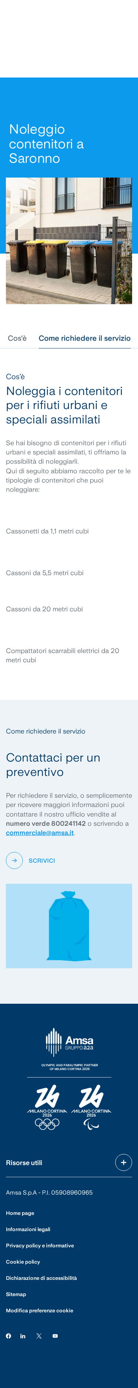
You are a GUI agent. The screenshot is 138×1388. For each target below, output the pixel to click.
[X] (39, 1336)
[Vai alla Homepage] (69, 1079)
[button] (17, 338)
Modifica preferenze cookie (39, 1310)
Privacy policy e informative (40, 1245)
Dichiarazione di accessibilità (41, 1278)
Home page (20, 1213)
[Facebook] (8, 1336)
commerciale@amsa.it (40, 832)
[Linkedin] (22, 1336)
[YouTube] (55, 1336)
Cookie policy (23, 1262)
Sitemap (16, 1294)
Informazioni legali (28, 1229)
